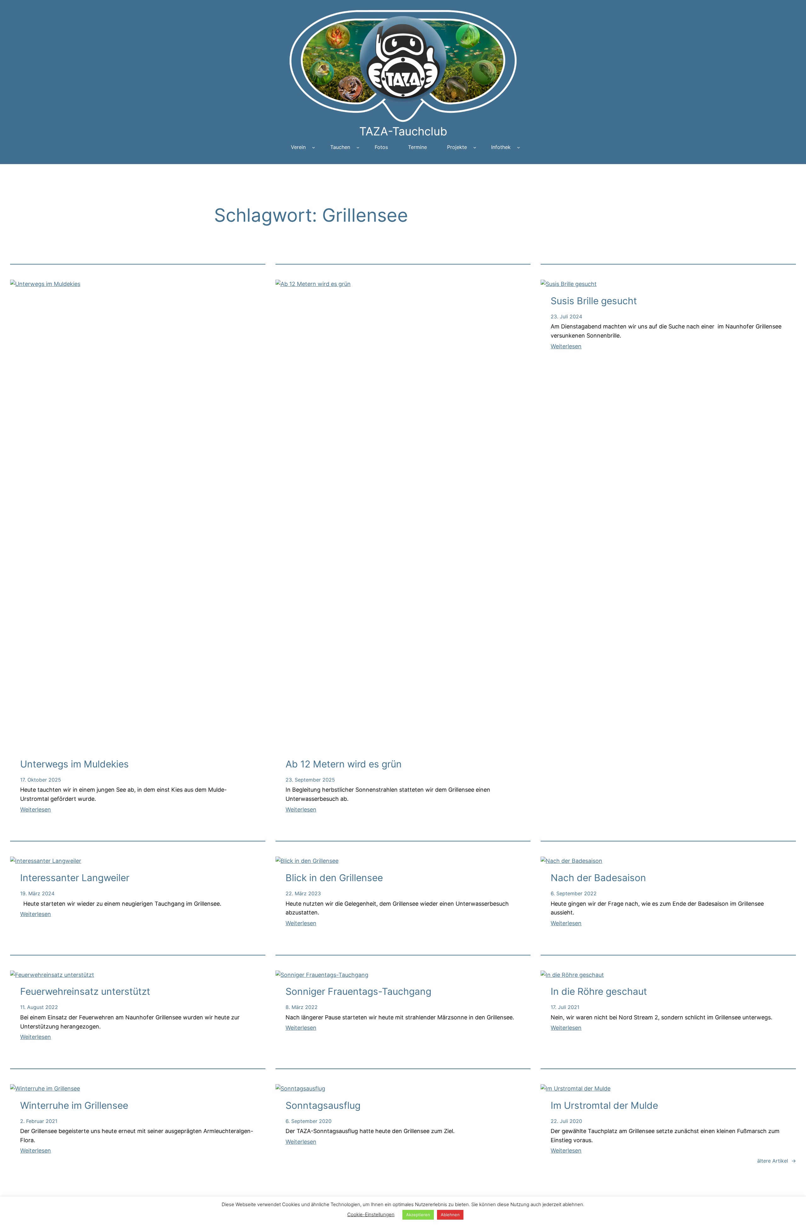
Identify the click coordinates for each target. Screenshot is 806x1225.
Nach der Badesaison (598, 877)
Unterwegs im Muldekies (74, 764)
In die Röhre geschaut (599, 991)
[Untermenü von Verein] (313, 147)
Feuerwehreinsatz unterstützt (85, 991)
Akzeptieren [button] (418, 1214)
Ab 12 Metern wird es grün (344, 764)
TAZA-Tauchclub (403, 131)
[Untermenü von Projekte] (474, 147)
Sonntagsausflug (323, 1105)
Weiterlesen (35, 809)
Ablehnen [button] (450, 1214)
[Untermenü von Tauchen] (358, 147)
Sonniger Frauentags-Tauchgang (358, 991)
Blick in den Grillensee (334, 877)
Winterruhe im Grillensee (74, 1105)
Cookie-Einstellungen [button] (370, 1214)
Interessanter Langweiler (74, 877)
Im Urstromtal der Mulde (604, 1105)
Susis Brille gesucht (594, 300)
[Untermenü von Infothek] (518, 147)
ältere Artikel (776, 1161)
